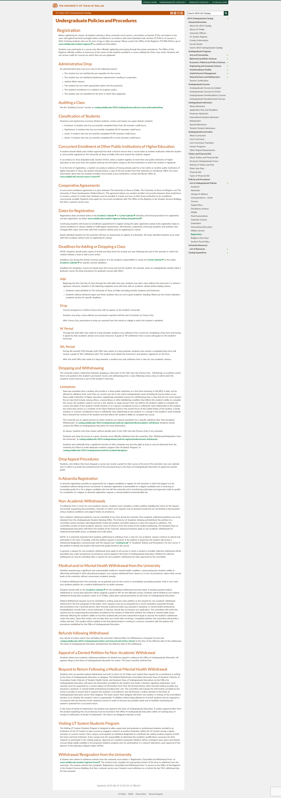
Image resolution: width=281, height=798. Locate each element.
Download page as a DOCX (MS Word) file (175, 13)
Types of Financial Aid (199, 176)
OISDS (130, 794)
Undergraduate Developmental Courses (207, 99)
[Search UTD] (226, 13)
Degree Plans (197, 205)
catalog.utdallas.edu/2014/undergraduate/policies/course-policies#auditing (128, 108)
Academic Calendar (106, 216)
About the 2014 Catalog (200, 26)
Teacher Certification (199, 81)
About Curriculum (198, 136)
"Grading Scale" (122, 543)
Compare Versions (181, 13)
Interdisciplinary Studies (200, 70)
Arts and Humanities (199, 55)
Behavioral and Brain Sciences (203, 59)
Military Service (198, 231)
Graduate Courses (199, 220)
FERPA (194, 212)
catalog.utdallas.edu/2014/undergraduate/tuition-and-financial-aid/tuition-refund (97, 641)
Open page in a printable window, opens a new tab (178, 13)
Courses (194, 201)
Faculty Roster (196, 44)
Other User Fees (197, 169)
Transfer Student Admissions (202, 128)
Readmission (195, 121)
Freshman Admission (199, 114)
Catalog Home (150, 2)
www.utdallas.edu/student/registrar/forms (79, 762)
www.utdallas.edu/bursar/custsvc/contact (79, 177)
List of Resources (197, 249)
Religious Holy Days (200, 238)
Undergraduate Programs (200, 51)
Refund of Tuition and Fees (202, 165)
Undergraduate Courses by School (205, 92)
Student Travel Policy (200, 242)
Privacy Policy (141, 794)
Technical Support (156, 794)
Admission (195, 191)
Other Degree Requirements (202, 150)
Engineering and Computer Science (205, 66)
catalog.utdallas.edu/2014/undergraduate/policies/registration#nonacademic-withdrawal (118, 423)
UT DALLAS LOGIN (219, 2)
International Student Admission (204, 117)
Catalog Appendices (197, 253)
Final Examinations (199, 216)
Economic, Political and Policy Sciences (207, 62)
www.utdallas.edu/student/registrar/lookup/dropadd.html (114, 219)
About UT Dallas (197, 30)
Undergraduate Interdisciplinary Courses (208, 95)
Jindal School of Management (203, 73)
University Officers (198, 33)
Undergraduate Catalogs (172, 2)
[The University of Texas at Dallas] (78, 5)
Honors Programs (197, 147)
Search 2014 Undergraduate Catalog (206, 48)
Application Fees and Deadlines (204, 110)
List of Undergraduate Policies (203, 183)
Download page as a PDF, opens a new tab (171, 13)
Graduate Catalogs (199, 2)
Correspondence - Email (201, 198)
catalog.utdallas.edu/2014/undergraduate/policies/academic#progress (95, 450)
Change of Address (199, 194)
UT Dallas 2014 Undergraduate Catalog (120, 13)
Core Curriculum (197, 139)
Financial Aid (195, 172)
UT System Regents (198, 37)
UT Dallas (122, 794)
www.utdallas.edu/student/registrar (75, 44)
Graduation (196, 223)
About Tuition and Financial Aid (204, 158)
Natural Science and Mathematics (205, 77)
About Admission (197, 106)
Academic (195, 187)
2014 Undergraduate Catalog (200, 19)
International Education (201, 227)
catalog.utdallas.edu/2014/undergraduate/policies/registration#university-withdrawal (118, 439)
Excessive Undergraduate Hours (204, 161)
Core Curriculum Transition (202, 143)
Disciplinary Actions (200, 209)
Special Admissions (198, 125)
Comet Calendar (126, 216)
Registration (196, 234)
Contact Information (199, 41)
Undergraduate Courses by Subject (205, 88)
